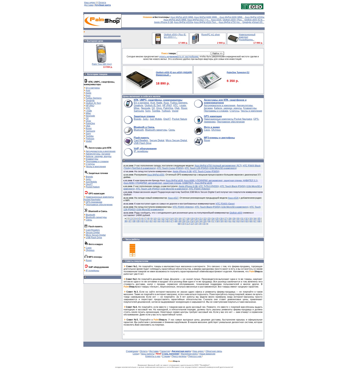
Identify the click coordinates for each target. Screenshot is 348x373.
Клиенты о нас (152, 356)
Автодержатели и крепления (100, 151)
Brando (89, 176)
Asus (88, 95)
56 (209, 221)
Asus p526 (233, 198)
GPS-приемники (94, 202)
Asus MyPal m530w (254, 17)
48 (176, 221)
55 (205, 221)
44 (159, 221)
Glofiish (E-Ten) (93, 103)
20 (196, 218)
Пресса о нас (195, 356)
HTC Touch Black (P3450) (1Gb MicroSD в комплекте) (221, 207)
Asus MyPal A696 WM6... (231, 17)
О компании (132, 351)
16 (180, 218)
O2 (87, 118)
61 (230, 221)
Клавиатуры (92, 159)
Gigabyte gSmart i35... (253, 22)
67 (255, 221)
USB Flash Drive (94, 237)
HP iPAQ (90, 105)
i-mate (89, 110)
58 (217, 221)
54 (201, 221)
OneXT (89, 184)
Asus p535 (216, 19)
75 (204, 223)
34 (255, 218)
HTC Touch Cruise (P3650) (170, 168)
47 (171, 221)
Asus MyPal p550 (155, 174)
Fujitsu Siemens (94, 98)
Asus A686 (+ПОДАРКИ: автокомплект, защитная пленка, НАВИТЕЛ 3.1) (221, 180)
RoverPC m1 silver (210, 34)
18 (188, 218)
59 (221, 221)
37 (130, 221)
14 (171, 218)
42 (151, 221)
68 (259, 221)
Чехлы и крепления (96, 166)
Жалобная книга (189, 354)
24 (213, 218)
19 (192, 218)
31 (242, 218)
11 (159, 218)
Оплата (102, 2)
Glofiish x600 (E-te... (254, 19)
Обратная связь (214, 351)
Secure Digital (93, 232)
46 (167, 221)
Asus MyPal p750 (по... (230, 22)
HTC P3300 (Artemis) (199, 189)
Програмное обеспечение (99, 204)
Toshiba (90, 136)
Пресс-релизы (179, 356)
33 (250, 218)
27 (225, 218)
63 (238, 221)
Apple (88, 93)
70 (183, 223)
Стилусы (90, 164)
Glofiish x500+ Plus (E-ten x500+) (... (175, 35)
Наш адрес (90, 2)
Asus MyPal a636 (174, 180)
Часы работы (147, 354)
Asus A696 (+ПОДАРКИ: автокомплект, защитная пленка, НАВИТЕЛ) (158, 183)
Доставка (89, 5)
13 (167, 218)
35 (259, 218)
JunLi (88, 179)
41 (146, 221)
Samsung (90, 131)
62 (234, 221)
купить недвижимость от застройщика (178, 56)
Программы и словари (97, 161)
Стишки (166, 356)
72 (191, 223)
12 (163, 218)
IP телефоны (92, 270)
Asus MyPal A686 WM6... (206, 17)
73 (195, 223)
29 (234, 218)
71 (187, 223)
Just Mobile (91, 182)
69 (179, 223)
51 (188, 221)
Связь (89, 220)
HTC (88, 108)
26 (221, 218)
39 (138, 221)
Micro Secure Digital (96, 235)
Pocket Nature (93, 187)
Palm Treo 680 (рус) (102, 64)
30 (238, 218)
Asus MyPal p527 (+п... (198, 19)
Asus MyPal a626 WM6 (181, 17)
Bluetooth (90, 215)
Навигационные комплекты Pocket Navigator (99, 198)
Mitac (88, 113)
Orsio (88, 121)
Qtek (88, 126)
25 (217, 218)
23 (209, 218)
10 (155, 218)
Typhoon (90, 138)
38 (134, 221)
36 (126, 221)
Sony (88, 133)
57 (213, 221)
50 (184, 221)
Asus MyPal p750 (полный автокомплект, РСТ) (218, 165)
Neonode (90, 116)
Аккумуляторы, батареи (98, 154)
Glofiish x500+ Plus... (233, 19)
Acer (88, 90)
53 (196, 221)
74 (200, 223)
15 (175, 218)
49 (180, 221)
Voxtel (89, 141)
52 (192, 221)
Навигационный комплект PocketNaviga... (247, 37)
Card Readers (93, 230)
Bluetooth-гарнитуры (96, 217)
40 (142, 221)
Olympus (90, 250)
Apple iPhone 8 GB (163, 22)
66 (251, 221)
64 (242, 221)
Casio (89, 247)
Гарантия (165, 351)
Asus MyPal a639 (203, 183)
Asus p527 (173, 198)
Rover (89, 128)
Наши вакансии (207, 354)
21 (200, 218)
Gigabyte (90, 100)
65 (246, 221)
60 (226, 221)
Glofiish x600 (235, 213)
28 (230, 218)
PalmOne (90, 123)
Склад (136, 354)
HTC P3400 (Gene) (225, 203)
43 (155, 221)
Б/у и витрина (93, 88)
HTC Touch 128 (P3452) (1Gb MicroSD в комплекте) (211, 168)
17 (184, 218)
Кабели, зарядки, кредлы (98, 156)
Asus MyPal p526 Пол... (206, 22)
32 (246, 218)
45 (163, 221)
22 (205, 218)
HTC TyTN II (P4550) (209, 186)
